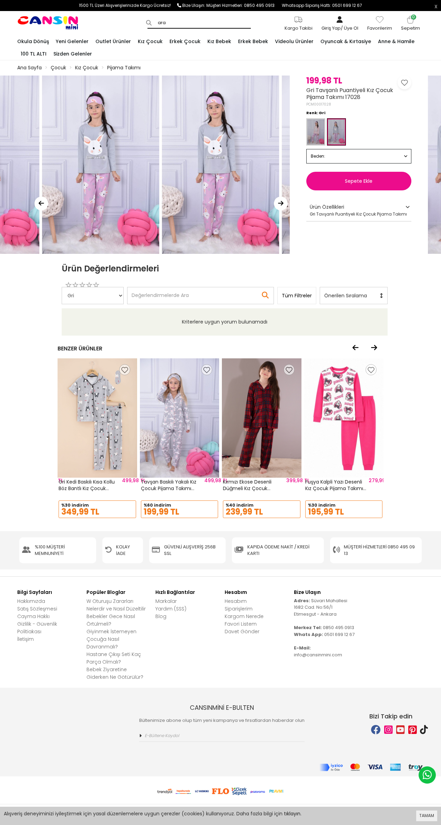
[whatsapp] (427, 775)
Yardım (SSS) (170, 608)
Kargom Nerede (244, 616)
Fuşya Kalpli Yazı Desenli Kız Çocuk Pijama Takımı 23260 (334, 488)
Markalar (166, 601)
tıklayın (292, 813)
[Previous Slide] (41, 203)
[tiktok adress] (424, 730)
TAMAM (426, 815)
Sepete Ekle (358, 181)
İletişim (25, 639)
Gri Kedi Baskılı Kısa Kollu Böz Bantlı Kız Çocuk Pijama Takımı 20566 (87, 488)
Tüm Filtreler (297, 295)
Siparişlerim (239, 608)
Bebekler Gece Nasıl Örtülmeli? (110, 620)
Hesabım (236, 601)
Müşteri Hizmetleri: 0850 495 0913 (244, 5)
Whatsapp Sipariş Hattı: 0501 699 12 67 (322, 5)
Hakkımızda (31, 601)
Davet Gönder (242, 631)
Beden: (318, 156)
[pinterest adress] (412, 730)
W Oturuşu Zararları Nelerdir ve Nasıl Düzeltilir (116, 605)
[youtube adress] (400, 730)
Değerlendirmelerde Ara (159, 292)
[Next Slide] (281, 203)
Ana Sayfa (29, 67)
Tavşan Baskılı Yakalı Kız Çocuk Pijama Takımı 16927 (168, 488)
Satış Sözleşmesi (37, 608)
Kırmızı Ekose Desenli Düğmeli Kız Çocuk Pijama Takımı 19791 (247, 488)
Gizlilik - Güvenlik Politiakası (37, 627)
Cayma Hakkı (33, 616)
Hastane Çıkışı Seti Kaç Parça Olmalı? (113, 658)
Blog (160, 616)
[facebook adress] (376, 730)
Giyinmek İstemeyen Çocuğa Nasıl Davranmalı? (111, 639)
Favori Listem (241, 623)
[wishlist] (124, 369)
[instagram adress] (388, 730)
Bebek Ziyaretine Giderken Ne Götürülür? (114, 673)
